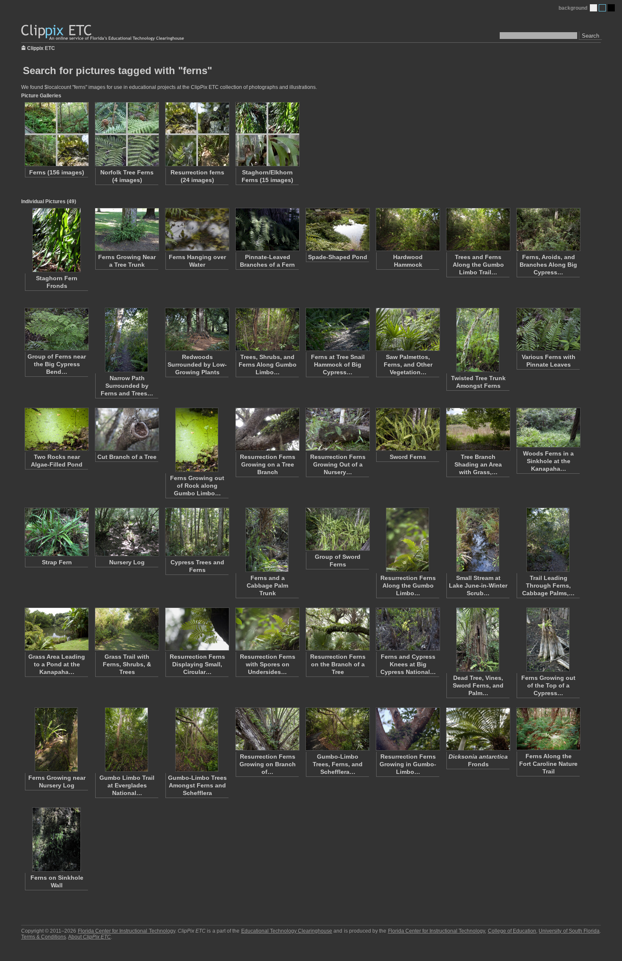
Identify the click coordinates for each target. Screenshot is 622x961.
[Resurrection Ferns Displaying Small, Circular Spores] (196, 629)
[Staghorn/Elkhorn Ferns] (267, 134)
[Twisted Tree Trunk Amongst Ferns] (477, 340)
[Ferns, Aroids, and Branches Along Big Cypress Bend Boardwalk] (548, 229)
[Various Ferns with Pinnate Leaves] (548, 329)
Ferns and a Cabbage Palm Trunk (267, 585)
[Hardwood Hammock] (407, 229)
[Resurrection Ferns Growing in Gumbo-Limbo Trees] (407, 729)
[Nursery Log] (126, 532)
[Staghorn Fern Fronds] (56, 240)
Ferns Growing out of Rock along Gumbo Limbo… (197, 486)
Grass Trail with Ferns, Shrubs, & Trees (127, 664)
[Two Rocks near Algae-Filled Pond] (56, 429)
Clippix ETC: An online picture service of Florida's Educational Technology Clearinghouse (103, 33)
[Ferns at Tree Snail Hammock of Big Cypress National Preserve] (337, 329)
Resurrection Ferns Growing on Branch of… (267, 764)
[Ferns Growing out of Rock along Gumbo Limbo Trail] (196, 440)
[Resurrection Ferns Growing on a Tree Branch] (267, 429)
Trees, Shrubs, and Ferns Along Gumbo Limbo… (268, 364)
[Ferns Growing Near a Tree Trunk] (126, 229)
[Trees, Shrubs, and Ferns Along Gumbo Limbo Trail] (267, 329)
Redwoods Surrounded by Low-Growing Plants (197, 364)
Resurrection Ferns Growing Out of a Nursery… (338, 464)
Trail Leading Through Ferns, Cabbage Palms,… (548, 585)
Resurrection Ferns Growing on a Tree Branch (267, 464)
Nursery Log (127, 562)
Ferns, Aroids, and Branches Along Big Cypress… (548, 265)
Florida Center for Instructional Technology (126, 931)
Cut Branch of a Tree (127, 456)
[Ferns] (56, 134)
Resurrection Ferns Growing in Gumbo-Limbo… (408, 764)
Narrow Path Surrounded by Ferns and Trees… (127, 386)
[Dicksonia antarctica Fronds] (477, 729)
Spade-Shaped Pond (337, 257)
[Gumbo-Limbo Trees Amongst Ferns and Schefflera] (196, 739)
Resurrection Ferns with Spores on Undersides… (267, 664)
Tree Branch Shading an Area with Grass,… (478, 464)
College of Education (512, 931)
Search (590, 36)
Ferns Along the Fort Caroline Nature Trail (548, 764)
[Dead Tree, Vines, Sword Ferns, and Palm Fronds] (477, 640)
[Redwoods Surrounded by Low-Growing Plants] (196, 329)
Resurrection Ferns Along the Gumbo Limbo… (408, 585)
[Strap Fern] (56, 532)
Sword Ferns (408, 456)
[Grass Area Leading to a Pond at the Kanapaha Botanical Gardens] (56, 629)
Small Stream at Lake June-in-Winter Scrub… (478, 585)
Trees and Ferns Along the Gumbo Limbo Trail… (478, 265)
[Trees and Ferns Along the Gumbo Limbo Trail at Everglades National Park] (477, 229)
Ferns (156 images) (56, 172)
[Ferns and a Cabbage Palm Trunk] (267, 540)
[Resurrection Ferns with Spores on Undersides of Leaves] (267, 629)
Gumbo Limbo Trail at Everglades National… (126, 785)
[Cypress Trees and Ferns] (196, 532)
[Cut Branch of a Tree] (126, 429)
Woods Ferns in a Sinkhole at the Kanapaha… (548, 461)
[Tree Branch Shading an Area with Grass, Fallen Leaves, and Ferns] (477, 429)
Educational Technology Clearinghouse (286, 931)
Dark (611, 7)
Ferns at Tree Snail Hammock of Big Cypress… (338, 364)
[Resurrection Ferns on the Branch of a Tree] (337, 629)
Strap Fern (57, 562)
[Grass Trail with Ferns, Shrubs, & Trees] (126, 629)
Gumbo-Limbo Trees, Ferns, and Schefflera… (338, 764)
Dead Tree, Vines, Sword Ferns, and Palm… (478, 685)
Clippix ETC (41, 47)
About (89, 937)
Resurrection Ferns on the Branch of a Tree (338, 664)
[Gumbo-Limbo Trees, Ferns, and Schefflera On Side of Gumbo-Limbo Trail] (337, 729)
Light (593, 7)
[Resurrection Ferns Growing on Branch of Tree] (267, 729)
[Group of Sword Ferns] (337, 529)
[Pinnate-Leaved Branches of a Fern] (267, 229)
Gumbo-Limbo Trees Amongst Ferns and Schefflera (197, 785)
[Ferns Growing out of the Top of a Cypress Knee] (548, 640)
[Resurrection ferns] (196, 134)
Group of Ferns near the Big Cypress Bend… (57, 364)
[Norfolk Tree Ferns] (126, 134)
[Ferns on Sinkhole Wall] (56, 839)
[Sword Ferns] (407, 429)
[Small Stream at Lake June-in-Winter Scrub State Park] (477, 540)
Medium (602, 7)
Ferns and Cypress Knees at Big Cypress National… (408, 664)
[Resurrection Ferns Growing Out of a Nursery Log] (337, 429)
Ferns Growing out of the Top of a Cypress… (548, 685)
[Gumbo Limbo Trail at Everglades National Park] (126, 739)
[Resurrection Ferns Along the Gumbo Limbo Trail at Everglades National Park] (407, 540)
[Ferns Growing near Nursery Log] (56, 739)
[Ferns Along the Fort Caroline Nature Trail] (548, 728)
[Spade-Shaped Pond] (337, 229)
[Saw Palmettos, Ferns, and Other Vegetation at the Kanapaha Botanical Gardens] (407, 329)
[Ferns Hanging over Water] (196, 229)
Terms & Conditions (43, 937)
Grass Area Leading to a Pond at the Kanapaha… (56, 664)
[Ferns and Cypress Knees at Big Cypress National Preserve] (407, 629)
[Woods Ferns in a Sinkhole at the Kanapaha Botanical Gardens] (548, 427)
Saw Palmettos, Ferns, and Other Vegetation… (408, 364)
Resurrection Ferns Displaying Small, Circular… (197, 664)
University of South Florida (569, 931)
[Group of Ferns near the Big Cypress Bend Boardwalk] (56, 329)
